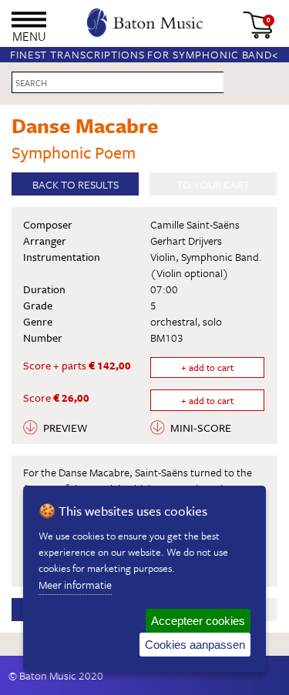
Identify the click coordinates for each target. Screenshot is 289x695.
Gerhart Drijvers (186, 240)
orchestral (173, 321)
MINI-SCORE (200, 427)
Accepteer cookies (198, 620)
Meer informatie (75, 584)
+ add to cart (207, 367)
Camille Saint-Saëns (195, 224)
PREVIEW (65, 427)
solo (212, 321)
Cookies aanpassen (195, 644)
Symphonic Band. (221, 257)
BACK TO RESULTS (75, 184)
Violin (163, 257)
